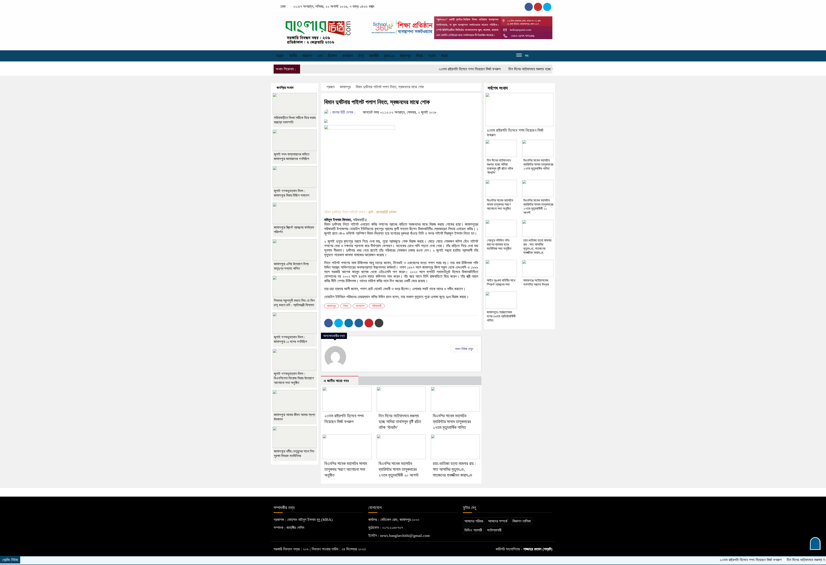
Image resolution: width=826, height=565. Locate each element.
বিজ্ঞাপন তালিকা (521, 521)
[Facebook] (328, 323)
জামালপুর (405, 56)
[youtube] (547, 7)
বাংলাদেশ (347, 56)
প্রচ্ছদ (280, 56)
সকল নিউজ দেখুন (464, 349)
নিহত (345, 306)
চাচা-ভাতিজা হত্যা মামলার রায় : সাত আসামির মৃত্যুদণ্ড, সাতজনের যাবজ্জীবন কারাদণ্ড (454, 469)
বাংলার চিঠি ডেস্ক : (343, 112)
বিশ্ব (361, 56)
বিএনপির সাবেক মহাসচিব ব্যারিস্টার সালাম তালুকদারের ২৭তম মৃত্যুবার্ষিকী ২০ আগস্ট (399, 469)
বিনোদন (332, 56)
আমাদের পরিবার (473, 521)
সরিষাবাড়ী (377, 306)
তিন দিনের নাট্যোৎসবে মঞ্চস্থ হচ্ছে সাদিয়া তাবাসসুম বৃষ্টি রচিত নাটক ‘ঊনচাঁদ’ (531, 69)
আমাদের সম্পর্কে (497, 521)
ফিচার (419, 56)
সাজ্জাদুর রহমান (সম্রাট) (537, 549)
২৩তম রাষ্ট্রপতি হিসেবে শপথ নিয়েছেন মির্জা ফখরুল (446, 69)
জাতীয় (293, 56)
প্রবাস (432, 56)
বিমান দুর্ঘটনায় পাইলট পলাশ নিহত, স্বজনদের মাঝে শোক (390, 87)
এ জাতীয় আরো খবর (336, 381)
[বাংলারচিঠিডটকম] (318, 31)
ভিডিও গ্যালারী (473, 530)
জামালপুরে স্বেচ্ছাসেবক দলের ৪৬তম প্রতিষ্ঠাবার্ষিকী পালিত (501, 316)
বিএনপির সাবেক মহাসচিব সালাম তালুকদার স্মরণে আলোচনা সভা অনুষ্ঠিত (345, 469)
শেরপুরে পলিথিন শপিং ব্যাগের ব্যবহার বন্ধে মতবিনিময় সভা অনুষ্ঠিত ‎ (499, 244)
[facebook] (529, 7)
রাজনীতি (374, 56)
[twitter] (538, 7)
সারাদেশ (307, 56)
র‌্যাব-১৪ (389, 56)
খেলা (319, 56)
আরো (444, 56)
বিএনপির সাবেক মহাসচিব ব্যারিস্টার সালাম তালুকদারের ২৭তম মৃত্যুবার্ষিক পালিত (452, 421)
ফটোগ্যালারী (494, 530)
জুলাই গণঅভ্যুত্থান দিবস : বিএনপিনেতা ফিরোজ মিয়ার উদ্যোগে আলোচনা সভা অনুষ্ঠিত (294, 378)
